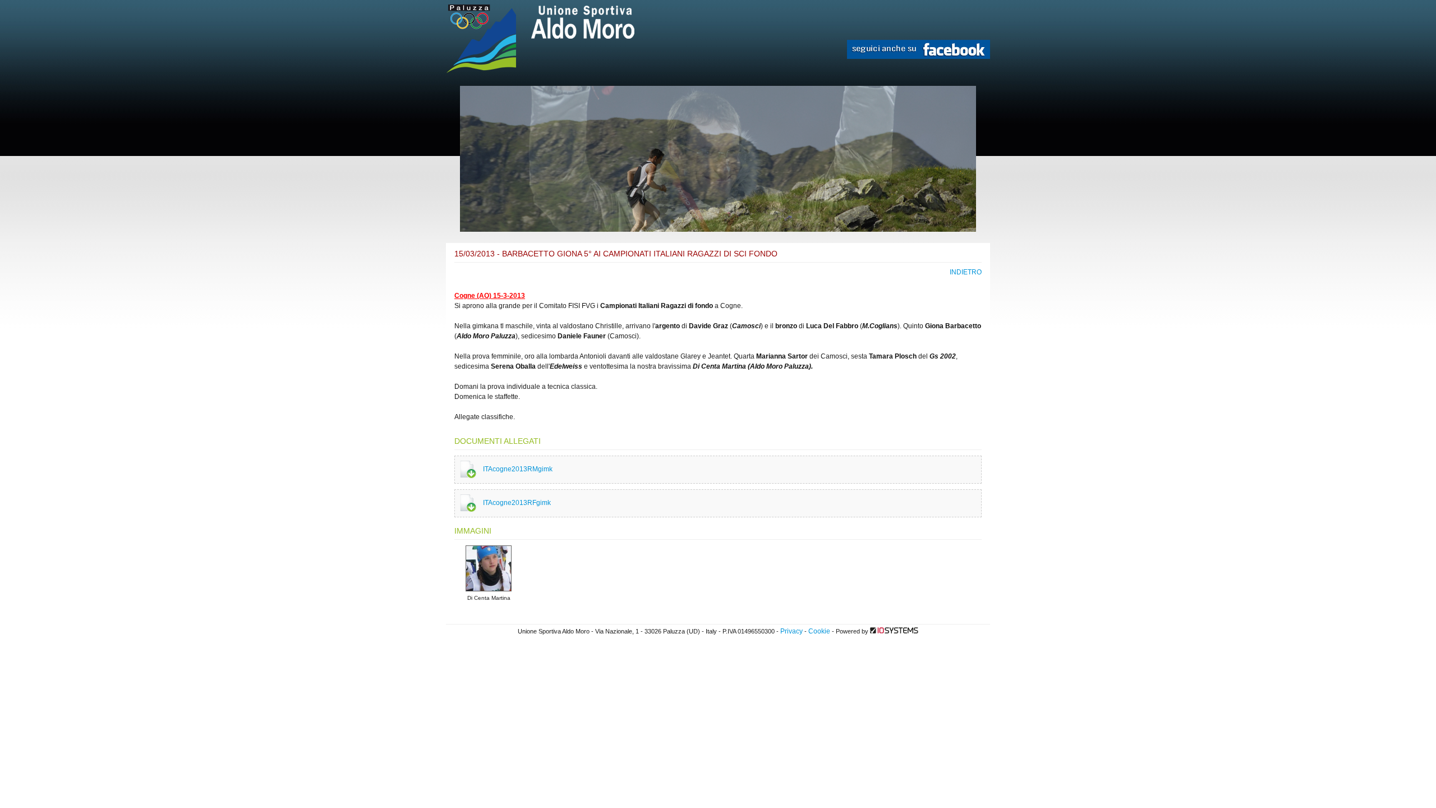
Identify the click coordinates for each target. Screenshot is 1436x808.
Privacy (791, 631)
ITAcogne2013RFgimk (517, 503)
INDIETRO (966, 272)
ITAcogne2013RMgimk (518, 469)
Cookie (819, 631)
